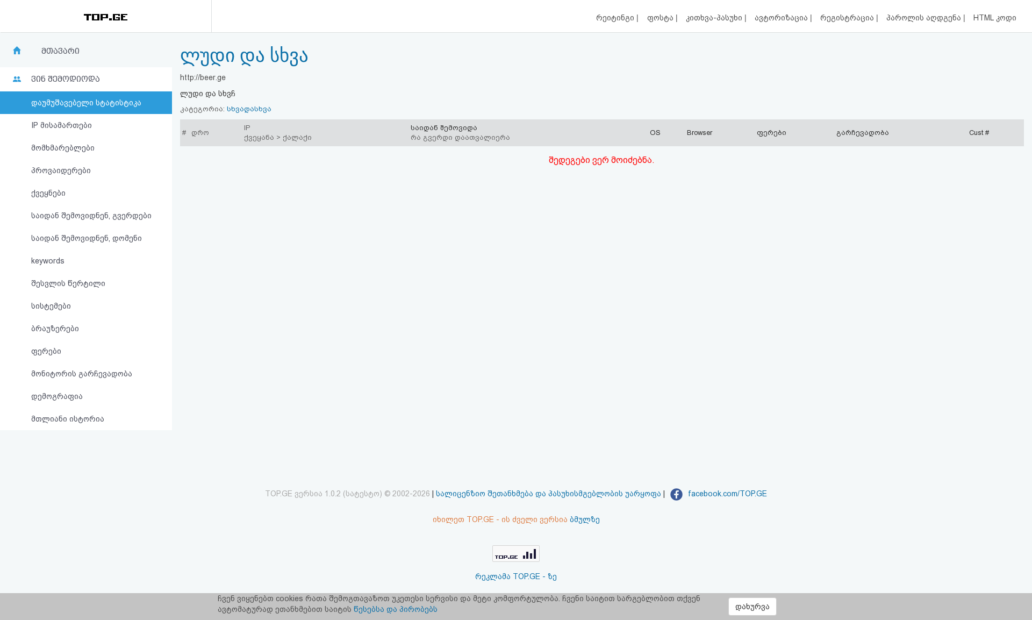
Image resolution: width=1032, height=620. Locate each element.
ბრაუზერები (55, 328)
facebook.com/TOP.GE (726, 493)
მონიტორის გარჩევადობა (81, 373)
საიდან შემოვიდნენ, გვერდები (91, 215)
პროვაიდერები (61, 170)
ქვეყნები (48, 193)
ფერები (46, 351)
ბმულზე (585, 519)
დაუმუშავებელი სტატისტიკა (86, 102)
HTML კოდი (994, 17)
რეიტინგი (616, 17)
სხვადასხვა (249, 109)
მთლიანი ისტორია (67, 419)
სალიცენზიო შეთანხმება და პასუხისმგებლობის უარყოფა (548, 493)
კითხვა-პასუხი (715, 17)
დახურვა (752, 606)
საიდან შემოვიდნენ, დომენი (86, 238)
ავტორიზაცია (782, 17)
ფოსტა (661, 17)
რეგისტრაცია (848, 17)
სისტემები (51, 306)
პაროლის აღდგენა (924, 17)
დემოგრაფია (57, 396)
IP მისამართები (61, 125)
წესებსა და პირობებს (396, 609)
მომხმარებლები (63, 148)
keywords (47, 260)
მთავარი (60, 51)
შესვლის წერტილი (68, 283)
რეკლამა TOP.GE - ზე (516, 576)
